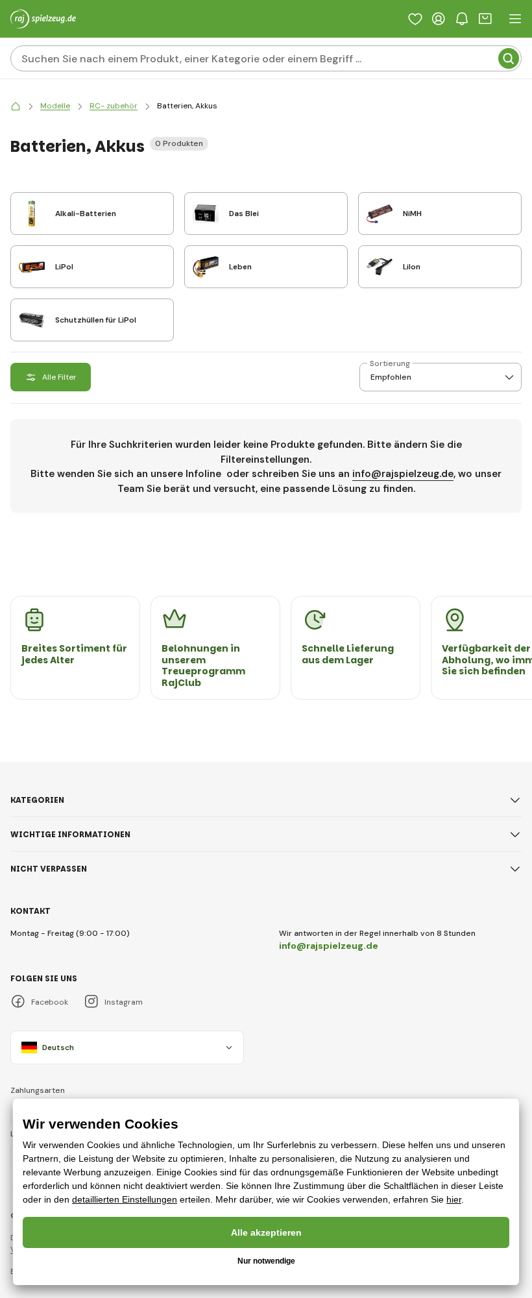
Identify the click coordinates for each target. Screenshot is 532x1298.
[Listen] (415, 19)
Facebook (49, 1002)
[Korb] (485, 19)
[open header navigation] (515, 19)
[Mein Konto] (438, 19)
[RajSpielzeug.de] (15, 106)
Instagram (123, 1002)
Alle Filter (59, 377)
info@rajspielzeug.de (402, 473)
